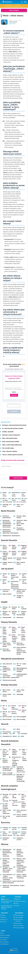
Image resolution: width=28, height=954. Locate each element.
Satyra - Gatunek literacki (5, 547)
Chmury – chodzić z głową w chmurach (12, 454)
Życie (4, 729)
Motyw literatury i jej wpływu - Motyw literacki (15, 638)
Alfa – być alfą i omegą (8, 448)
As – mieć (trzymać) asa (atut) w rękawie (12, 428)
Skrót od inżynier (7, 719)
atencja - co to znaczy (5, 494)
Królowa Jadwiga (5, 935)
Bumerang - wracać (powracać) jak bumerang (6, 798)
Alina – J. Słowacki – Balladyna (5, 760)
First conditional (19, 925)
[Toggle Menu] (25, 1)
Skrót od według (21, 719)
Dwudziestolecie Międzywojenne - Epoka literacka (7, 525)
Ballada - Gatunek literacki (14, 553)
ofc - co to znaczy (21, 502)
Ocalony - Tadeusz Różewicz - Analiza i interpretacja (22, 876)
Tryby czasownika (7, 663)
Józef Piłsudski (5, 944)
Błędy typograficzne (22, 668)
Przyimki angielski (19, 927)
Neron (2, 933)
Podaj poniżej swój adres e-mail (13, 381)
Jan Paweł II (4, 939)
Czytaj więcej (12, 23)
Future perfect (18, 923)
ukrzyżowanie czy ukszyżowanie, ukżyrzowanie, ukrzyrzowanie (15, 585)
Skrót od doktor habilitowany (14, 707)
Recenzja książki (7, 617)
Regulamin (17, 899)
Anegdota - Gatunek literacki (24, 553)
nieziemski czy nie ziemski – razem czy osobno (21, 591)
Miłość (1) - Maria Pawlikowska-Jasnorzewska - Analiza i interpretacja (21, 862)
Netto (22, 736)
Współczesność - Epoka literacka (11, 535)
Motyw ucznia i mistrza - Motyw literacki (7, 645)
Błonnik (15, 736)
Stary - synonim (21, 835)
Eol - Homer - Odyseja (24, 759)
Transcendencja (7, 732)
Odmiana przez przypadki (9, 680)
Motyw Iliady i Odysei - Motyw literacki (5, 630)
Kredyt (18, 732)
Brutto (18, 729)
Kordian (3, 915)
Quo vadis (3, 921)
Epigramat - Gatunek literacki (24, 547)
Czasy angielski (19, 917)
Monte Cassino (5, 942)
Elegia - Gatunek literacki (14, 547)
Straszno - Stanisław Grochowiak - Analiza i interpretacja (20, 853)
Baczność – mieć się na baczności (11, 435)
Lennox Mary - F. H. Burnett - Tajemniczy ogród (5, 753)
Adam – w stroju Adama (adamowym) (12, 444)
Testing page (20, 694)
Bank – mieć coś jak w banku (9, 438)
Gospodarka (6, 736)
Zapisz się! (14, 395)
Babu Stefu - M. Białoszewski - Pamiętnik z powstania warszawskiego (21, 778)
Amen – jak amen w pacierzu (9, 451)
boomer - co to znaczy (24, 494)
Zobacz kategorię (14, 10)
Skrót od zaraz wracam (5, 713)
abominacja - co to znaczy (15, 494)
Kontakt (17, 905)
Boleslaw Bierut (5, 937)
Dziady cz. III (4, 919)
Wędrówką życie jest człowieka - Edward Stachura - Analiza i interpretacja (7, 853)
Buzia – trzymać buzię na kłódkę (10, 441)
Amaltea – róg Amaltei (7, 431)
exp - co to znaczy (7, 502)
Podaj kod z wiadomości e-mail (13, 403)
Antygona (3, 917)
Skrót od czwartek (7, 716)
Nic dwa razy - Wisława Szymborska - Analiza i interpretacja (6, 862)
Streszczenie (6, 614)
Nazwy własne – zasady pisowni (11, 677)
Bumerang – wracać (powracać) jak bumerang (14, 425)
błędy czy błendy (7, 594)
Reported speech (19, 915)
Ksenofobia (24, 733)
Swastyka (5, 733)
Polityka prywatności (20, 901)
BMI (14, 733)
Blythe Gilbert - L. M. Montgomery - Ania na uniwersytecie (8, 769)
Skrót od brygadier (21, 716)
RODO (16, 903)
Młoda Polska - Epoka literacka (10, 533)
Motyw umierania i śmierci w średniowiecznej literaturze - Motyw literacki (21, 651)
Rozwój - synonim (7, 835)
